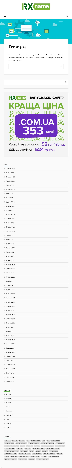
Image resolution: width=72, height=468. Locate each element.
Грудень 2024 (10, 243)
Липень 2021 (10, 335)
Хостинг (29, 445)
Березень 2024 (10, 277)
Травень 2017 (10, 377)
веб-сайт (20, 448)
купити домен (23, 456)
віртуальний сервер (53, 448)
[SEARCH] (60, 66)
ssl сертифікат (35, 440)
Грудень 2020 (10, 348)
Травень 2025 (10, 231)
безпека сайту (60, 445)
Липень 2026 (10, 173)
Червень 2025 (10, 227)
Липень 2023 (10, 310)
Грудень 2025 (10, 202)
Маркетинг (9, 415)
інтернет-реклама (42, 459)
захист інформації (49, 453)
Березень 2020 (10, 364)
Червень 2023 (10, 314)
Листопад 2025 (10, 206)
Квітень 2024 (10, 273)
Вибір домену (55, 440)
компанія (14, 456)
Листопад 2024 (10, 248)
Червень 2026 (10, 177)
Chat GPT (7, 440)
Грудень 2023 (10, 289)
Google (14, 440)
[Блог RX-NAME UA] (36, 8)
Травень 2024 (10, 268)
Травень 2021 (10, 344)
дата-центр (24, 451)
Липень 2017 (10, 373)
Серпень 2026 (10, 168)
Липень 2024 (10, 260)
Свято (23, 445)
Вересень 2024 (10, 256)
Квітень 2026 (10, 185)
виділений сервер (38, 448)
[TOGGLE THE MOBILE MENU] (5, 16)
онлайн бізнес (35, 456)
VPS (44, 440)
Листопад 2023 (10, 294)
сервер (44, 456)
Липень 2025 (10, 223)
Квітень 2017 (10, 381)
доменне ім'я (54, 451)
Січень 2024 (10, 285)
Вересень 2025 (10, 214)
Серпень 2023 (10, 306)
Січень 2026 (10, 198)
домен (32, 451)
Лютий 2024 (9, 281)
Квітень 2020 (10, 360)
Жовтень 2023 (10, 298)
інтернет (32, 459)
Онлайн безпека (21, 443)
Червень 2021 (10, 339)
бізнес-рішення (10, 448)
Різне (7, 419)
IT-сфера (22, 440)
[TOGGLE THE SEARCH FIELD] (67, 16)
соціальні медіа (54, 456)
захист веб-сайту (24, 453)
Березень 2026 (10, 189)
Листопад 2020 (10, 352)
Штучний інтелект (47, 445)
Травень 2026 (10, 181)
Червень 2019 (10, 369)
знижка (59, 453)
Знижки (8, 407)
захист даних (37, 453)
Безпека (8, 394)
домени (44, 451)
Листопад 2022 (10, 323)
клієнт (7, 456)
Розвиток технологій (11, 445)
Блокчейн (9, 398)
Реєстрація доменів (47, 443)
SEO (28, 440)
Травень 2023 (10, 319)
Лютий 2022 (9, 331)
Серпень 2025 (10, 218)
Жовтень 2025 (10, 210)
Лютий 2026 (9, 193)
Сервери (9, 423)
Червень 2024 (10, 264)
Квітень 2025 (10, 235)
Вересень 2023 (10, 302)
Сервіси (8, 427)
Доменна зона (9, 443)
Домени (8, 402)
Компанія (9, 411)
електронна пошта (11, 453)
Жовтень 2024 (10, 252)
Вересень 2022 (10, 327)
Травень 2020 (10, 356)
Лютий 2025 (9, 239)
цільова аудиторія (11, 459)
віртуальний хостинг (11, 451)
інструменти (23, 459)
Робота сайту (60, 443)
